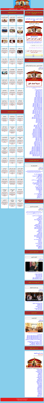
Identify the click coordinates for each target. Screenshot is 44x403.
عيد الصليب (40, 217)
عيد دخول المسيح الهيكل (38, 225)
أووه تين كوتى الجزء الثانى (38, 126)
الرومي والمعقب (39, 218)
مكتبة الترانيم (40, 392)
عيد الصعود (40, 240)
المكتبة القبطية (39, 383)
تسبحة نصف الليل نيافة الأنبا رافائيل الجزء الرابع (34, 338)
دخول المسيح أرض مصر (38, 193)
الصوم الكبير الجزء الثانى (38, 228)
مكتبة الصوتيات (39, 391)
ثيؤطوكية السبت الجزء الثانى (37, 130)
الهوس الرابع (40, 123)
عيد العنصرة (40, 241)
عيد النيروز (40, 192)
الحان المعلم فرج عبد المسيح (37, 215)
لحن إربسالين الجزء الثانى (38, 116)
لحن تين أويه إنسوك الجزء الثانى (37, 118)
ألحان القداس (40, 233)
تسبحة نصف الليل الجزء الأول (37, 277)
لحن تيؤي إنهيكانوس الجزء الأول (37, 146)
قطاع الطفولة (39, 387)
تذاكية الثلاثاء (40, 248)
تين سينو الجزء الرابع (38, 94)
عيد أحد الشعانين (39, 231)
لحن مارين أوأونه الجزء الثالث (37, 105)
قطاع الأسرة (40, 385)
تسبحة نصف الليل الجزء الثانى (37, 278)
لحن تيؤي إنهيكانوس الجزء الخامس (36, 150)
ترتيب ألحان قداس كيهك (38, 219)
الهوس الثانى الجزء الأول (38, 101)
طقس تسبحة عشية (39, 309)
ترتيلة (41, 156)
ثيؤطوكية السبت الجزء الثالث (37, 131)
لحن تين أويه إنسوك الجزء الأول (37, 117)
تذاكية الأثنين (40, 247)
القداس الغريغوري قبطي (38, 235)
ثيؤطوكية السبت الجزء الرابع (37, 132)
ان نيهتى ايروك (39, 124)
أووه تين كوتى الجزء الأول (38, 125)
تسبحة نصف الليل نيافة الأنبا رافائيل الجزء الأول (34, 335)
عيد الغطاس (40, 223)
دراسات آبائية (40, 375)
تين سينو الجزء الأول (38, 91)
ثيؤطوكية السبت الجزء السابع (37, 135)
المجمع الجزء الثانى (39, 120)
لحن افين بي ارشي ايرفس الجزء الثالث (35, 153)
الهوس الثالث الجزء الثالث (38, 109)
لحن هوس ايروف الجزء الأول (37, 110)
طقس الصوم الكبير (39, 188)
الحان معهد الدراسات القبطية (37, 303)
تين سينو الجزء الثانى (38, 92)
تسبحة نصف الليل (39, 90)
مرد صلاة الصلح (39, 197)
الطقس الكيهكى (39, 180)
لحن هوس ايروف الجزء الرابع (37, 113)
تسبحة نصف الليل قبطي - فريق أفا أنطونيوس (34, 341)
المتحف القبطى (39, 389)
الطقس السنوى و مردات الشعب (36, 179)
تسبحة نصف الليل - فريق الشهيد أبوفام (35, 342)
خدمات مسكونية (39, 382)
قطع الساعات (39, 194)
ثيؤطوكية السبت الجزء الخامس (37, 133)
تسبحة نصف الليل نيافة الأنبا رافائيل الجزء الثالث (34, 337)
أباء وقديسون (40, 376)
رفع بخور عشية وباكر (38, 186)
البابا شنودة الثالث (39, 381)
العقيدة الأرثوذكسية (39, 371)
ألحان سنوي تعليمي (39, 276)
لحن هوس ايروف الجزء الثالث (37, 112)
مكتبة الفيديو (40, 393)
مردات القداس (39, 196)
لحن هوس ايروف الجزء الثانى (37, 111)
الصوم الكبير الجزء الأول (38, 227)
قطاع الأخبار (40, 394)
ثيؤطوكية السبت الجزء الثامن (37, 136)
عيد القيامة (40, 190)
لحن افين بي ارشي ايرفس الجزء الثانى (35, 152)
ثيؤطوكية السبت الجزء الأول (37, 129)
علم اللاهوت (40, 373)
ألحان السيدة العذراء (38, 243)
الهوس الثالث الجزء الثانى (38, 108)
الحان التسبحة (39, 334)
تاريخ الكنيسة (40, 374)
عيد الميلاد (40, 191)
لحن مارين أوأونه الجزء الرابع (37, 106)
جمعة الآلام (40, 232)
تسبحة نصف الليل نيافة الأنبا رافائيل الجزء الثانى (34, 336)
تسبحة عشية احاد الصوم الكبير (37, 182)
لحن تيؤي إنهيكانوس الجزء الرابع (37, 149)
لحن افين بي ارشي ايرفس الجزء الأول (36, 151)
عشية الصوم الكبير (39, 226)
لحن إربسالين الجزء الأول (38, 115)
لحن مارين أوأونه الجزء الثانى (37, 104)
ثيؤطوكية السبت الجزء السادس (37, 134)
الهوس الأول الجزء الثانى (38, 98)
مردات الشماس (39, 195)
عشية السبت (40, 244)
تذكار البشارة (40, 230)
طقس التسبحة (39, 305)
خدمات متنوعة (39, 395)
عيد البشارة (40, 229)
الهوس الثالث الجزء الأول (38, 107)
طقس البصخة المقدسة (38, 308)
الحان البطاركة (39, 304)
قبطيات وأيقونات (39, 377)
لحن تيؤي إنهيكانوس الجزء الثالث (37, 148)
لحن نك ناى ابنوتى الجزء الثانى (37, 155)
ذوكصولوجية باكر (39, 246)
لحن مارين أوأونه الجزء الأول (37, 103)
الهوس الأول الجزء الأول (38, 97)
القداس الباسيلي (39, 234)
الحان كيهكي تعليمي (39, 275)
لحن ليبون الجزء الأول (38, 127)
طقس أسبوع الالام (39, 187)
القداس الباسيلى (39, 181)
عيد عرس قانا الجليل (38, 224)
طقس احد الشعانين (39, 306)
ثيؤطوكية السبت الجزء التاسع (37, 137)
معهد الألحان (22, 9)
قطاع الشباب (40, 386)
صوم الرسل (40, 242)
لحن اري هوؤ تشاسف (38, 114)
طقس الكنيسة (39, 372)
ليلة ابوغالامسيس (39, 189)
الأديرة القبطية (39, 380)
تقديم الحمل (40, 185)
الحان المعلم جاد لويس (13, 9)
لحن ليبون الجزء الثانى (38, 128)
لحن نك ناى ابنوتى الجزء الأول (37, 154)
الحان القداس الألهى (39, 274)
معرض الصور (40, 390)
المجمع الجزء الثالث (39, 121)
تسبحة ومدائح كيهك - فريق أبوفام (36, 343)
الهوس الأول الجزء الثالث (38, 99)
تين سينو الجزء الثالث (38, 93)
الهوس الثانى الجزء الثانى (38, 102)
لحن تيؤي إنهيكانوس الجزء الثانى (37, 147)
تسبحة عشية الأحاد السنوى (37, 183)
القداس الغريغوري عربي (38, 236)
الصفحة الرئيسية (30, 9)
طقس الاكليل (40, 307)
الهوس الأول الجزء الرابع (38, 100)
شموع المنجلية (39, 379)
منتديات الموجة (39, 388)
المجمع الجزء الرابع (39, 122)
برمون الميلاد (40, 220)
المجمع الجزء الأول (39, 119)
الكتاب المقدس (39, 370)
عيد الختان (40, 222)
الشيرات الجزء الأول (38, 138)
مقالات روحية (40, 384)
